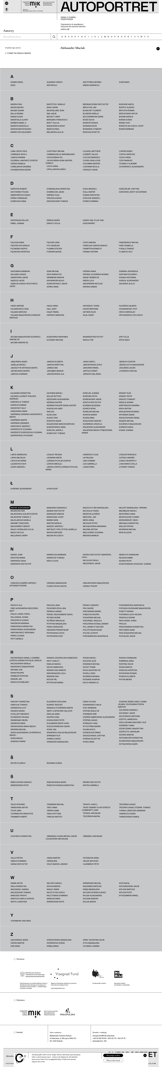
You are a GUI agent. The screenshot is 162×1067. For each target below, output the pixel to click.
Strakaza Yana (90, 723)
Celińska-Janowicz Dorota (24, 160)
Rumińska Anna (126, 661)
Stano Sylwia (89, 702)
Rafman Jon (16, 670)
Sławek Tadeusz (55, 705)
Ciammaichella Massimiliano (61, 154)
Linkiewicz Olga (90, 454)
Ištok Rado (124, 340)
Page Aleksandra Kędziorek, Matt (24, 609)
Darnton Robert (19, 189)
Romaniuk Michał (91, 664)
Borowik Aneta (126, 104)
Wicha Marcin (53, 886)
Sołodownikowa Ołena (58, 726)
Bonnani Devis (90, 126)
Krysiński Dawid (127, 415)
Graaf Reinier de (91, 277)
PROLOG (122, 624)
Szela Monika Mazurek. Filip (132, 722)
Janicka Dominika (19, 374)
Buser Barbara (126, 129)
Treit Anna (52, 807)
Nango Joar (16, 555)
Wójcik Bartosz (127, 889)
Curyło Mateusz (127, 154)
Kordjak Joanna (91, 393)
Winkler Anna (53, 898)
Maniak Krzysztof (56, 511)
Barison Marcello (20, 126)
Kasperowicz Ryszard (22, 435)
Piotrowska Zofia (55, 633)
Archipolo (52, 85)
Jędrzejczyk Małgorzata (131, 365)
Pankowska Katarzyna (22, 626)
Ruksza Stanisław (128, 658)
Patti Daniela (17, 639)
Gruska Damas (90, 287)
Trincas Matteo (54, 817)
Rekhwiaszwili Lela (56, 673)
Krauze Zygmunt (127, 399)
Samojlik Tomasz (19, 705)
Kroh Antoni (125, 408)
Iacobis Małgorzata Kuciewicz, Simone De (25, 338)
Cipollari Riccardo (56, 169)
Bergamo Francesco (57, 120)
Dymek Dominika (90, 201)
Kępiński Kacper (54, 402)
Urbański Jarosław (92, 836)
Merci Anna (88, 520)
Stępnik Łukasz (90, 720)
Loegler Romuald (127, 454)
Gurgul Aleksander (129, 280)
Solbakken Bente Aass (58, 723)
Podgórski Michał (92, 617)
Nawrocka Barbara (56, 555)
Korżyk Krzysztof (92, 402)
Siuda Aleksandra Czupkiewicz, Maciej (25, 733)
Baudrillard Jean (55, 110)
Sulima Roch (89, 729)
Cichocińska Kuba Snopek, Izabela (59, 161)
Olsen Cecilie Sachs (57, 586)
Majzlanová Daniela (21, 520)
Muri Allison (125, 532)
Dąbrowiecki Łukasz (20, 195)
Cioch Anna (52, 166)
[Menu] (6, 3)
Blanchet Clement (92, 110)
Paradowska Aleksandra (23, 629)
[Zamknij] (145, 1055)
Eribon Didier (53, 220)
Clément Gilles (90, 154)
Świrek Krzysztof (92, 782)
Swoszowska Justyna (94, 736)
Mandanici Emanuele (57, 508)
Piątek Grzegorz (55, 627)
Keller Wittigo (54, 396)
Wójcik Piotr (125, 892)
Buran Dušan (125, 120)
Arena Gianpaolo (91, 85)
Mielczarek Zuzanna (93, 532)
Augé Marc (124, 82)
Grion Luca (88, 280)
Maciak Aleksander (20, 508)
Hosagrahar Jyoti (128, 309)
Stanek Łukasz (54, 739)
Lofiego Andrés (127, 458)
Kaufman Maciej (54, 393)
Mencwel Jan (89, 517)
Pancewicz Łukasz (20, 620)
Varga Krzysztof (19, 864)
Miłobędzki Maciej (128, 511)
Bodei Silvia (88, 120)
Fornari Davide (54, 252)
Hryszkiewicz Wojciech (131, 315)
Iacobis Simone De (19, 342)
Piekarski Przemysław (58, 630)
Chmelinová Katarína (21, 167)
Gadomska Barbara (20, 271)
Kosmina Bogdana (91, 405)
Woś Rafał (124, 883)
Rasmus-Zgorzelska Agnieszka (62, 658)
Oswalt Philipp (90, 586)
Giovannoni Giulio (55, 280)
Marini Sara (52, 520)
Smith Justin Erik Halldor (59, 711)
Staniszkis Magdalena (57, 742)
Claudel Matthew (91, 151)
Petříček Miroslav (56, 621)
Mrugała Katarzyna (129, 523)
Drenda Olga (53, 195)
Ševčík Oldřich (18, 763)
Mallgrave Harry (19, 535)
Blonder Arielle (91, 113)
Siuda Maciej (17, 738)
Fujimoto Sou (125, 252)
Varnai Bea (52, 861)
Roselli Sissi (89, 673)
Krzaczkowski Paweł (129, 418)
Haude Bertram (90, 309)
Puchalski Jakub (127, 636)
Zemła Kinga (53, 946)
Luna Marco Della (128, 464)
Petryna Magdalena (56, 624)
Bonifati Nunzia (90, 123)
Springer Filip (53, 736)
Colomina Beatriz (91, 163)
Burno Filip (124, 123)
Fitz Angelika (53, 245)
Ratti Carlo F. (53, 661)
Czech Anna (125, 157)
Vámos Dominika (18, 861)
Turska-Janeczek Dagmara (132, 810)
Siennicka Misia (18, 723)
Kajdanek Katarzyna (21, 393)
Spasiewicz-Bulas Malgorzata (61, 732)
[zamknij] (158, 48)
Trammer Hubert (19, 817)
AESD (13, 85)
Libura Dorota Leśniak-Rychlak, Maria (62, 468)
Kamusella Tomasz (20, 402)
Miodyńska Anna (127, 514)
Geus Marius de (54, 274)
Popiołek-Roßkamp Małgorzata (135, 608)
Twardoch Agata (127, 814)
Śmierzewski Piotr (20, 785)
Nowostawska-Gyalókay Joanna (135, 564)
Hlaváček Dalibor (127, 306)
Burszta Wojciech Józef (131, 126)
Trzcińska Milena (91, 816)
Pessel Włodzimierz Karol (60, 614)
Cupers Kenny (126, 151)
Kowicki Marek (90, 415)
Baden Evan (16, 104)
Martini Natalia (54, 523)
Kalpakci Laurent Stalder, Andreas (23, 397)
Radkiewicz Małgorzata (22, 667)
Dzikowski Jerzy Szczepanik (133, 192)
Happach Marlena (55, 315)
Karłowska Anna (19, 411)
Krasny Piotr (125, 396)
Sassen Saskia (18, 711)
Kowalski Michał (91, 412)
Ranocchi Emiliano (20, 682)
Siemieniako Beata (19, 720)
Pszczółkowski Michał (130, 633)
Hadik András (17, 306)
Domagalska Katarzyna (58, 189)
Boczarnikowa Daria (93, 117)
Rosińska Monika (91, 676)
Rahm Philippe (17, 673)
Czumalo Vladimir (128, 163)
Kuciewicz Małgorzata (130, 424)
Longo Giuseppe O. (128, 461)
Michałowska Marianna (94, 526)
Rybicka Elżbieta (127, 676)
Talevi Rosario (18, 804)
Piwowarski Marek (92, 611)
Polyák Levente (90, 633)
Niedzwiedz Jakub (91, 563)
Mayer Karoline (54, 532)
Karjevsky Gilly (18, 408)
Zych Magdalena (91, 943)
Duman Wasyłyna (91, 195)
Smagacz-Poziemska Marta (60, 708)
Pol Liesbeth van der (93, 627)
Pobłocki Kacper (91, 614)
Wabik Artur (17, 883)
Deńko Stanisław (19, 198)
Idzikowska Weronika (57, 337)
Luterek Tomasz (127, 467)
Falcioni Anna (17, 242)
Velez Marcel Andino (57, 864)
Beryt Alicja (53, 123)
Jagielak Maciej (18, 365)
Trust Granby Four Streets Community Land (96, 808)
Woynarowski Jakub (129, 886)
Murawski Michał (127, 529)
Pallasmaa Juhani (19, 617)
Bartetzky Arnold (56, 104)
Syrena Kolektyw (91, 739)
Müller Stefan (126, 526)
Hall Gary (52, 309)
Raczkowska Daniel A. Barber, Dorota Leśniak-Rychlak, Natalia (25, 659)
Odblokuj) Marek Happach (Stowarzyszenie (23, 584)
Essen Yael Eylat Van (93, 220)
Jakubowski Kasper (20, 371)
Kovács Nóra (89, 408)
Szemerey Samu (126, 725)
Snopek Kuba (53, 717)
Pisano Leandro (91, 605)
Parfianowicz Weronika (22, 632)
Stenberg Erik (90, 714)
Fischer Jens (53, 242)
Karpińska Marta (19, 420)
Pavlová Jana (53, 605)
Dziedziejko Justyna (129, 189)
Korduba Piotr (90, 396)
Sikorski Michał (18, 729)
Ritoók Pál (52, 679)
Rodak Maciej (89, 658)
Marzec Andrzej (55, 526)
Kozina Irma (88, 418)
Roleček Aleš (89, 661)
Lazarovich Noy (18, 464)
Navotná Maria (18, 558)
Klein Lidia (52, 415)
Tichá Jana (16, 810)
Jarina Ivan (52, 368)
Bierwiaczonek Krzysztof (96, 104)
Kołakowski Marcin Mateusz (61, 424)
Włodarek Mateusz (92, 886)
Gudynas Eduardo (128, 274)
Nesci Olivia (52, 561)
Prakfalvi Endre (127, 617)
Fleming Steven (54, 249)
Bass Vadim (52, 107)
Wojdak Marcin (90, 898)
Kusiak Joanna (126, 430)
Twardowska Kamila (129, 817)
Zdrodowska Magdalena (59, 940)
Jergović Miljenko (92, 374)
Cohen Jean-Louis (91, 160)
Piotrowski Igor (55, 636)
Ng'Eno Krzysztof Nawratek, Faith (96, 556)
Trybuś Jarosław (91, 813)
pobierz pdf (65, 29)
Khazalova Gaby (55, 408)
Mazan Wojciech (55, 535)
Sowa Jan (51, 729)
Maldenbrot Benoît (20, 526)
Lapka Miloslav (18, 458)
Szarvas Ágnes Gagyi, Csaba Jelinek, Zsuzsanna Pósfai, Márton (132, 704)
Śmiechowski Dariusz (21, 782)
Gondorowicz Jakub (57, 284)
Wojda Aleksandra (92, 895)
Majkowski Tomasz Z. (21, 517)
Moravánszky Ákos (128, 520)
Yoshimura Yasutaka (21, 921)
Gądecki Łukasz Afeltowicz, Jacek (24, 285)
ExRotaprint (89, 223)
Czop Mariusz (125, 160)
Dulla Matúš (89, 192)
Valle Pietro (17, 858)
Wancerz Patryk (19, 895)
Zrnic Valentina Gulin (93, 940)
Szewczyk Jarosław (129, 732)
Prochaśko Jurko (128, 621)
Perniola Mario (54, 611)
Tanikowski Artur (19, 807)
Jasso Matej (89, 362)
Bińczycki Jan (89, 107)
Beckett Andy (53, 117)
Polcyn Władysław (92, 630)
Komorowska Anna (56, 427)
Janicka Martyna (55, 365)
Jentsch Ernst (90, 371)
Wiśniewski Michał (92, 883)
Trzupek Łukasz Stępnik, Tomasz (135, 807)
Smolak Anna (53, 714)
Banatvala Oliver (19, 120)
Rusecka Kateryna (128, 670)
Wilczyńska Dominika (57, 895)
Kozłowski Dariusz (92, 421)
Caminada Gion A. (19, 154)
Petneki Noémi (53, 617)
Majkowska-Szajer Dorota (24, 514)
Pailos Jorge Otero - (21, 614)
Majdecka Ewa (18, 511)
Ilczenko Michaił (55, 340)
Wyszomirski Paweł (128, 895)
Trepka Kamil (53, 810)
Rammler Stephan (19, 676)
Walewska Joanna (20, 889)
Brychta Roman (126, 110)
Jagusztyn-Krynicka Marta (24, 368)
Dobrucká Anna (18, 201)
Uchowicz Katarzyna (21, 836)
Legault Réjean (54, 454)
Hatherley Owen (91, 306)
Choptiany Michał (55, 151)
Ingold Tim (88, 340)
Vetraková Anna (91, 858)
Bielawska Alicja (55, 132)
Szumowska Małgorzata (131, 741)
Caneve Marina (18, 157)
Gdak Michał (53, 271)
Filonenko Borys (19, 249)
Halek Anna (52, 306)
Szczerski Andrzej (128, 710)
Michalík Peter (90, 523)
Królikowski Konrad (129, 412)
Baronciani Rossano (21, 129)
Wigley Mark (53, 889)
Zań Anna (15, 946)
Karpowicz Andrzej (20, 426)
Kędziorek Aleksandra (58, 399)
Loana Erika (88, 467)
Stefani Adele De (91, 711)
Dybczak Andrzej (91, 198)
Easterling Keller (19, 220)
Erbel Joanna (17, 223)
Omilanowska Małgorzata (96, 583)
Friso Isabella (126, 245)
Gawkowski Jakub (19, 277)
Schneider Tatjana (20, 717)
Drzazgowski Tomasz (57, 201)
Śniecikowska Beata (56, 782)
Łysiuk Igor (52, 489)
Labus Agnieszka (19, 454)
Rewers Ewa (53, 676)
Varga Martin (53, 858)
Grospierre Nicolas (93, 284)
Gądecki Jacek (17, 280)
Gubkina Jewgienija (128, 271)
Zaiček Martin (17, 943)
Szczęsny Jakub (127, 713)
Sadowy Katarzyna (20, 702)
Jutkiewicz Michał (128, 371)
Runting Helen (126, 664)
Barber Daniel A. (18, 123)
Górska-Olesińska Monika (96, 274)
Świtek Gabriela (91, 785)
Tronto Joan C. (90, 804)
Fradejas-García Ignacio (95, 245)
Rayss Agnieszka (55, 667)
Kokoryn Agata (54, 421)
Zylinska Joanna (91, 946)
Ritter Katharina (55, 682)
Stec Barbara (89, 708)
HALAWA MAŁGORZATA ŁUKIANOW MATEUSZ (25, 316)
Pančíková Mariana (20, 623)
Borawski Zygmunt (92, 129)
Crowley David (90, 170)
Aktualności (11, 1056)
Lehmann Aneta (54, 458)
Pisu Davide (88, 608)
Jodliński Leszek (127, 368)
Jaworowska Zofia (92, 365)
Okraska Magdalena (57, 583)
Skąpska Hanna (18, 741)
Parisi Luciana (17, 636)
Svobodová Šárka (92, 732)
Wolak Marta (89, 902)
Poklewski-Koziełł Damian (95, 624)
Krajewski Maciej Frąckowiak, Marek (97, 431)
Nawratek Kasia (18, 561)
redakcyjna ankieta (56, 670)
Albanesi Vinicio (54, 82)
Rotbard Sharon (91, 679)
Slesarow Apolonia (56, 702)
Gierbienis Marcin (55, 277)
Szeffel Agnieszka (128, 719)
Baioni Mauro (17, 107)
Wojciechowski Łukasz (94, 892)
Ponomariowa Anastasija (95, 636)
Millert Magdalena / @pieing (133, 508)
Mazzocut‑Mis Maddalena (95, 508)
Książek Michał (126, 421)
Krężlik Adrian (126, 402)
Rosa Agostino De (92, 670)
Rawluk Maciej (54, 664)
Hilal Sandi (88, 315)
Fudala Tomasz (126, 249)
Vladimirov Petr (91, 864)
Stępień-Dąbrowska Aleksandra (99, 717)
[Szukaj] (54, 37)
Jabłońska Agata (19, 362)
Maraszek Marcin (55, 514)
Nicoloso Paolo (91, 560)
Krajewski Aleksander (94, 427)
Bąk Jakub (51, 113)
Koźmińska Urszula (92, 424)
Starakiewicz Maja (92, 705)
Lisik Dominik (89, 461)
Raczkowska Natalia (21, 663)
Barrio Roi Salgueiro (21, 132)
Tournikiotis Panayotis (22, 814)
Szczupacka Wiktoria (129, 716)
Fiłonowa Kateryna (20, 252)
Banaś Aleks (17, 117)
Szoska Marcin (126, 735)
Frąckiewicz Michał (128, 242)
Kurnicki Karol (126, 427)
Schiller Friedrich (20, 714)
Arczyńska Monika (92, 82)
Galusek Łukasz (18, 274)
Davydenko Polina (19, 192)
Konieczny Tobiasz (56, 433)
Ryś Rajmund (125, 679)
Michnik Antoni (90, 529)
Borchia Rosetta (91, 132)
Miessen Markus (91, 535)
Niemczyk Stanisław (129, 555)
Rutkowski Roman (128, 673)
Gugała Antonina (127, 277)
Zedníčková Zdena (56, 943)
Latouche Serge (18, 461)
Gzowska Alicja (127, 284)
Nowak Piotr (125, 561)
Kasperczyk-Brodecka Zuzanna (26, 432)
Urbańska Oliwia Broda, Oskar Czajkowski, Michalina (61, 837)
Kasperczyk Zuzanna (21, 429)
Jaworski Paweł (91, 368)
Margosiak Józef (55, 517)
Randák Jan (16, 679)
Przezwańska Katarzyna (131, 627)
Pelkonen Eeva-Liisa (56, 608)
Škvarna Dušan (54, 763)
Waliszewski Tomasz (21, 892)
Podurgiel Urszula (92, 621)
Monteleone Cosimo (129, 517)
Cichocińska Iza (54, 157)
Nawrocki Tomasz (55, 558)
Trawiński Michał (55, 804)
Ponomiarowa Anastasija (131, 605)
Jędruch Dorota (127, 362)
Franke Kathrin (90, 252)
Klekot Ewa (52, 418)
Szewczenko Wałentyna (131, 728)
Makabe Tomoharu (20, 523)
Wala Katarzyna (18, 886)
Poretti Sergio (126, 611)
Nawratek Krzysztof (21, 564)
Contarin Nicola (91, 167)
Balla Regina (17, 113)
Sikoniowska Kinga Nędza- (23, 726)
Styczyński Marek (92, 726)
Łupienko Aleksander (21, 489)
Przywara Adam (127, 630)
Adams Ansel (17, 82)
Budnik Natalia (126, 117)
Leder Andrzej (18, 467)
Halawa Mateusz (19, 312)
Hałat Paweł (53, 312)
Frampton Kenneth (92, 249)
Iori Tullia (124, 337)
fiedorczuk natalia (20, 245)
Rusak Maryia (125, 667)
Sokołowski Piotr (55, 720)
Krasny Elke (125, 393)
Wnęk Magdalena (91, 889)
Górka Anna (53, 287)
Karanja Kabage (18, 405)
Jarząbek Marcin (55, 371)
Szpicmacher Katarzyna (131, 738)
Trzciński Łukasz (127, 804)
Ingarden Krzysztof (93, 337)
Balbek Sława (17, 110)
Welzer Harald (54, 883)
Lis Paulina (88, 458)
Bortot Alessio (126, 107)
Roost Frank (89, 667)
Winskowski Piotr (55, 902)
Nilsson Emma (126, 558)
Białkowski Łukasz (56, 126)
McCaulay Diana (91, 511)
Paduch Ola (16, 605)
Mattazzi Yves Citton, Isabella (62, 529)
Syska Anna (88, 742)
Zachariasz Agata (19, 940)
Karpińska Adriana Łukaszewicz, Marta (26, 415)
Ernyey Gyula (53, 223)
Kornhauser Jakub (92, 399)
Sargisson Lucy (18, 708)
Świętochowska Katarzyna (60, 785)
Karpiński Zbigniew (20, 423)
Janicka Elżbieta (55, 362)
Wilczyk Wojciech (56, 892)
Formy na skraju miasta (19, 53)
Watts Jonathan (19, 902)
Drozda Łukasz (54, 198)
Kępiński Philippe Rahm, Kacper (61, 405)
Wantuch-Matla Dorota (22, 898)
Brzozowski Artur (128, 113)
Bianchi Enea (53, 129)
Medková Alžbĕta (91, 514)
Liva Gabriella (90, 464)
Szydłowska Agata (128, 744)
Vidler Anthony (91, 861)
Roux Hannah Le (91, 682)
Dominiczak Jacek (55, 192)
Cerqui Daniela (18, 163)
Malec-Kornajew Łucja (22, 529)
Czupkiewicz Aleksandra (131, 167)
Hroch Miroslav (127, 312)
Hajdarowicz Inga (20, 309)
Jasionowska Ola (55, 374)
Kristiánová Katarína (129, 405)
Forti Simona (89, 242)
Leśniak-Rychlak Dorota (59, 461)
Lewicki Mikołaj (54, 464)
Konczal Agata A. (55, 430)
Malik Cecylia (17, 532)
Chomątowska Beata (21, 170)
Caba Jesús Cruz (19, 151)
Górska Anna (89, 271)
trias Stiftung (54, 814)
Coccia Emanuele (91, 157)
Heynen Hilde (89, 312)
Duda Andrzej (90, 189)
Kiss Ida (50, 412)
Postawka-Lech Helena (130, 614)
